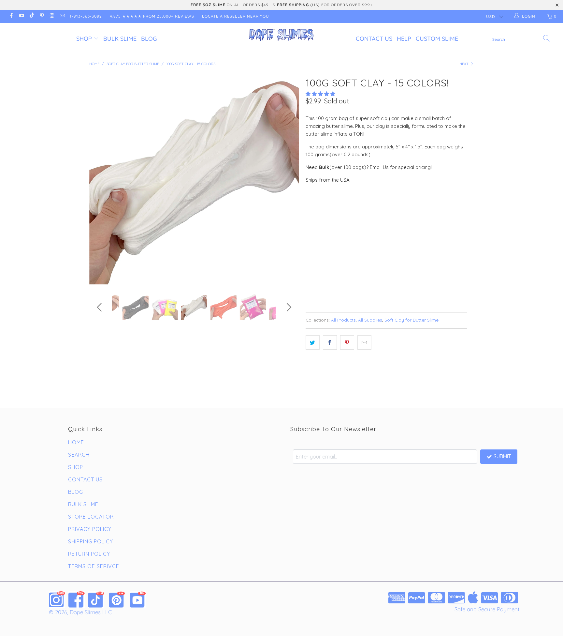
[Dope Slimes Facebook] (76, 599)
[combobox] (521, 39)
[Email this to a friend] (364, 342)
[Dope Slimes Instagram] (57, 599)
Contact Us (374, 38)
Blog (149, 38)
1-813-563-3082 (86, 16)
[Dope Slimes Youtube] (138, 599)
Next (464, 64)
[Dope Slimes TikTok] (96, 599)
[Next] (287, 179)
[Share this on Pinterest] (347, 342)
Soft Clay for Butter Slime (411, 320)
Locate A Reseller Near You (235, 16)
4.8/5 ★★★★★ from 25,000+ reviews (152, 16)
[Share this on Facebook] (330, 342)
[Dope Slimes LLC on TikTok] (31, 16)
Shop (84, 38)
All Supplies (370, 320)
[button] (320, 94)
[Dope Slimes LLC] (281, 35)
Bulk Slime (120, 38)
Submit (502, 456)
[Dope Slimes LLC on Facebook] (11, 16)
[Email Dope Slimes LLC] (62, 16)
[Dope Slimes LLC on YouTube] (21, 16)
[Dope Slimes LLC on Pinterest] (41, 16)
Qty (310, 240)
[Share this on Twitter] (313, 342)
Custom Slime (437, 38)
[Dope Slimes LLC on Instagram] (51, 16)
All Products (343, 320)
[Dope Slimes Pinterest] (117, 599)
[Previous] (100, 179)
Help (404, 38)
